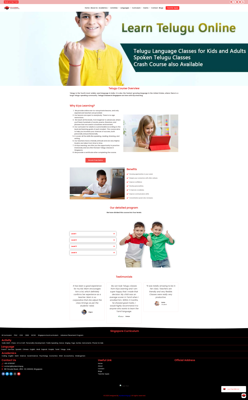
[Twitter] (234, 2)
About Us (94, 8)
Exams (145, 8)
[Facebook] (231, 2)
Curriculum (136, 8)
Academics (103, 8)
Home (87, 8)
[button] (11, 1)
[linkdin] (243, 2)
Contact (154, 8)
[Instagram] (237, 2)
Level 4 (74, 252)
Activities (114, 8)
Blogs (161, 8)
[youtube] (240, 2)
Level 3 (74, 246)
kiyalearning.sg (124, 395)
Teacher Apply (172, 8)
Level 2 (74, 240)
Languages (124, 8)
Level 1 (73, 234)
